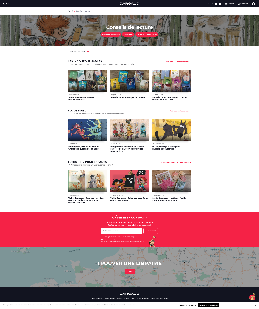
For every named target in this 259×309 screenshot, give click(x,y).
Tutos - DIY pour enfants (147, 34)
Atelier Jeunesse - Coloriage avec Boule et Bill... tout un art (129, 199)
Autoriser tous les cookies (208, 305)
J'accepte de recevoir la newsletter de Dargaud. (120, 237)
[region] (129, 305)
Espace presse (109, 298)
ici (143, 241)
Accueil (70, 11)
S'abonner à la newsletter (140, 298)
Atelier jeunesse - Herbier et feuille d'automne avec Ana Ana (169, 199)
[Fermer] (256, 305)
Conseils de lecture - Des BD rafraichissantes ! (81, 98)
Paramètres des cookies (159, 298)
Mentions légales (123, 298)
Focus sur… (128, 34)
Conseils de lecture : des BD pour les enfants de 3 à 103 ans (169, 98)
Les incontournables (111, 34)
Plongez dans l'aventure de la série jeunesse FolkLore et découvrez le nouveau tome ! (127, 148)
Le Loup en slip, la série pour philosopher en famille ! (166, 147)
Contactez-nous (96, 298)
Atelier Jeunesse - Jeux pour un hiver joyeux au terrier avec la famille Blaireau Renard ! (86, 200)
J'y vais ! (129, 271)
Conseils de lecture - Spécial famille (127, 97)
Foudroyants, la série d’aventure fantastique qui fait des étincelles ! (84, 147)
